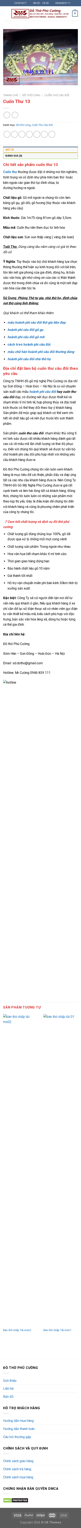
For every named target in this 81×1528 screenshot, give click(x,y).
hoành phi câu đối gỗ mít (25, 337)
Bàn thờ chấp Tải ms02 (17, 1330)
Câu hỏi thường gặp (17, 1437)
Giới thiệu (9, 1381)
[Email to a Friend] (29, 134)
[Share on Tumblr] (51, 134)
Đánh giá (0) (13, 155)
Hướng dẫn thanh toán (19, 1429)
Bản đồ (8, 1397)
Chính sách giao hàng (18, 1461)
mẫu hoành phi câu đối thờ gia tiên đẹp (36, 322)
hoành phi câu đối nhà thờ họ (29, 359)
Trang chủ (10, 95)
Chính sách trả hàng (17, 1469)
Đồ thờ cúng (31, 95)
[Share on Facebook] (14, 134)
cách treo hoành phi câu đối (28, 344)
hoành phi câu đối (42, 392)
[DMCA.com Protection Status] (15, 1500)
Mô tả (9, 149)
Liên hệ (8, 1388)
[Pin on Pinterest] (36, 134)
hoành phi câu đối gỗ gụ (25, 330)
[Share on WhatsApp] (7, 134)
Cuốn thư (10, 172)
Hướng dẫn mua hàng (18, 1421)
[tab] (40, 150)
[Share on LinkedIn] (44, 134)
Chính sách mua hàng (18, 1477)
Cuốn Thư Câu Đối (56, 95)
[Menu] (5, 14)
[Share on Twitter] (21, 134)
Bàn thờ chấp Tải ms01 (57, 1330)
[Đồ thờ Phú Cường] (40, 13)
